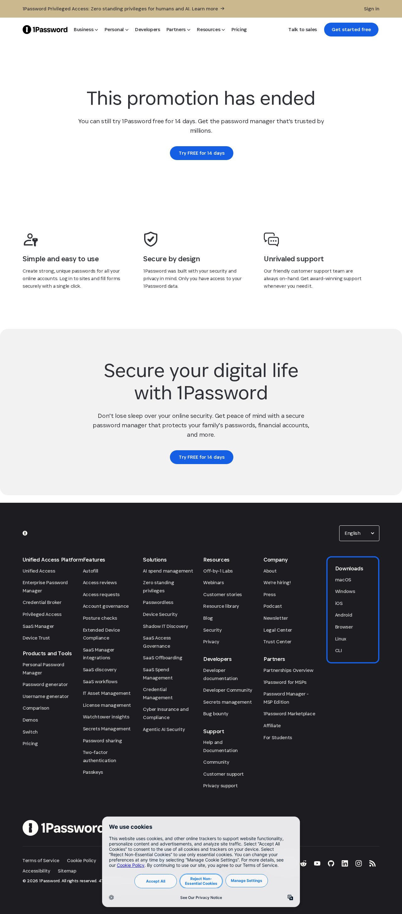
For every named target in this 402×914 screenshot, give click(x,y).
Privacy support (220, 785)
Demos (30, 720)
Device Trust (36, 637)
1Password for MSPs (285, 682)
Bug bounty (215, 713)
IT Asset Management (107, 693)
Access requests (101, 594)
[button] (359, 533)
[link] (351, 29)
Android (343, 615)
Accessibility (36, 870)
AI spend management (168, 571)
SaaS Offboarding (162, 657)
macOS (343, 579)
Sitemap (67, 870)
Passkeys (93, 772)
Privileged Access (42, 614)
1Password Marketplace (289, 713)
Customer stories (222, 594)
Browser (344, 626)
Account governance (106, 606)
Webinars (213, 582)
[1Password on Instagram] (359, 863)
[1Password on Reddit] (303, 863)
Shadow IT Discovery (165, 626)
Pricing (30, 743)
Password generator (45, 684)
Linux (340, 638)
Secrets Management (107, 728)
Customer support (223, 774)
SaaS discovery (100, 669)
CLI (338, 650)
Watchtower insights (106, 716)
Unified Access (39, 571)
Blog (208, 618)
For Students (277, 737)
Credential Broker (42, 602)
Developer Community (227, 690)
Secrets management (227, 702)
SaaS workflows (100, 681)
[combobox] (359, 533)
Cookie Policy (81, 860)
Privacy (211, 641)
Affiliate (272, 725)
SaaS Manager (38, 626)
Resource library (221, 606)
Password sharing (102, 740)
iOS (339, 603)
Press (269, 594)
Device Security (160, 614)
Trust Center (277, 641)
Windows (345, 591)
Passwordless (158, 602)
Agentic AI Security (164, 729)
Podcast (272, 606)
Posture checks (100, 618)
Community (216, 762)
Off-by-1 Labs (218, 571)
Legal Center (277, 630)
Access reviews (100, 582)
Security (212, 630)
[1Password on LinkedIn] (345, 863)
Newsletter (275, 618)
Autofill (90, 571)
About (269, 571)
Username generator (45, 696)
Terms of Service (41, 860)
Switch (30, 731)
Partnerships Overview (288, 670)
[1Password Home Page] (45, 29)
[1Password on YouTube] (317, 863)
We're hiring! (277, 582)
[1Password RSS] (372, 863)
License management (107, 705)
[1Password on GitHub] (331, 863)
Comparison (36, 708)
